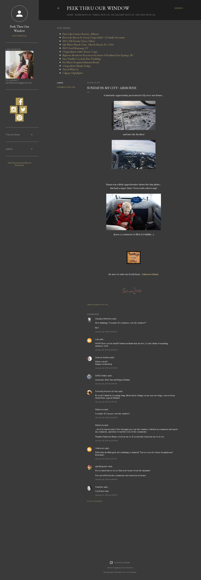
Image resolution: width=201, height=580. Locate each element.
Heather (99, 487)
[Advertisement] (133, 528)
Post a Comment (95, 501)
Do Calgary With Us (122, 15)
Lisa (97, 339)
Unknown (99, 448)
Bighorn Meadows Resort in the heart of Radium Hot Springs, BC (98, 55)
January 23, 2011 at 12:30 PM (106, 441)
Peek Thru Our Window (98, 8)
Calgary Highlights (72, 73)
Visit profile (19, 36)
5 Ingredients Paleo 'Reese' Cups (79, 51)
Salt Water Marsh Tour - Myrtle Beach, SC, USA (88, 44)
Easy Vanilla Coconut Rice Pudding (81, 58)
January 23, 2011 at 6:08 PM (106, 479)
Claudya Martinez (103, 319)
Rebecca (99, 409)
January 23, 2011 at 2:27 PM (106, 459)
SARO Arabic (101, 375)
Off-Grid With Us (145, 15)
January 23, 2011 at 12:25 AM (106, 350)
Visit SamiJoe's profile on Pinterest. (19, 164)
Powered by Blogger (122, 562)
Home (70, 15)
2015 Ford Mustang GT (75, 48)
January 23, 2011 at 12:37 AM (106, 368)
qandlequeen (101, 466)
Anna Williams (127, 568)
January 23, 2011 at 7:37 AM (106, 402)
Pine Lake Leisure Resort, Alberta (80, 34)
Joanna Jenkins (102, 357)
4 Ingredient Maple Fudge (76, 66)
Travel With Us (101, 15)
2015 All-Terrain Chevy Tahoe (78, 41)
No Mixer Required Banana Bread (80, 62)
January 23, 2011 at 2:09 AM (106, 384)
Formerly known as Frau (106, 391)
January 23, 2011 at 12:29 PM (106, 417)
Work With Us (83, 15)
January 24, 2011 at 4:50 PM (106, 495)
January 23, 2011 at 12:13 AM (106, 332)
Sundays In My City (66, 87)
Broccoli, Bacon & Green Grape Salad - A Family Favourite (93, 37)
